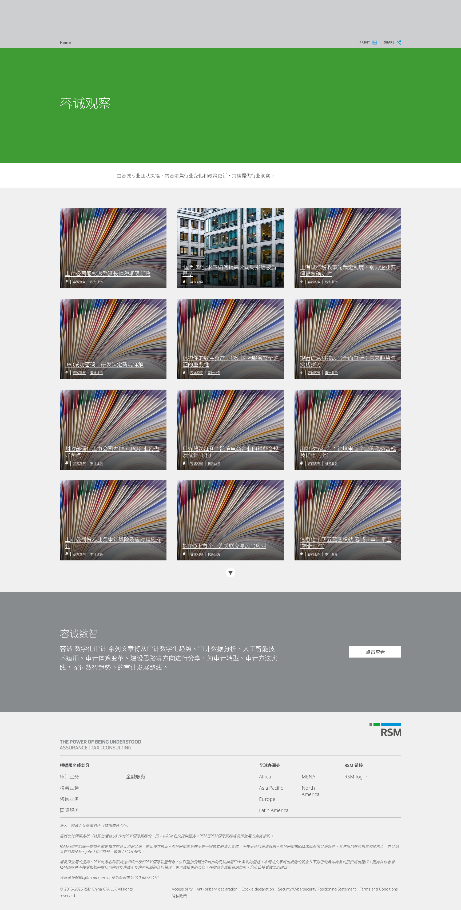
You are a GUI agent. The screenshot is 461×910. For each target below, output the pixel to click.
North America (310, 791)
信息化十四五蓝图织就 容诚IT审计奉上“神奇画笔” (346, 542)
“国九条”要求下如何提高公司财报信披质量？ (229, 270)
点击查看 (375, 652)
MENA (308, 776)
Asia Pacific (271, 788)
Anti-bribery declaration (217, 889)
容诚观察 (79, 282)
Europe (267, 799)
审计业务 (96, 372)
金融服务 (135, 776)
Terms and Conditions (379, 889)
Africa (265, 776)
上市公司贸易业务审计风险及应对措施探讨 (113, 542)
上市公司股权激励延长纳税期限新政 (107, 274)
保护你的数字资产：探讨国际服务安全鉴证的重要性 (230, 361)
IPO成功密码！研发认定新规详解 (104, 364)
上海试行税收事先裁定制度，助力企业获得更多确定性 (348, 270)
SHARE (389, 42)
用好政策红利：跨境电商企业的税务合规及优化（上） (348, 452)
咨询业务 (69, 799)
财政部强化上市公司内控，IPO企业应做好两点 (112, 452)
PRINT (364, 42)
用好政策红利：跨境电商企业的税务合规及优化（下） (230, 452)
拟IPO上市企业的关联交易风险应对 (224, 546)
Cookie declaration (257, 889)
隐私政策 (179, 896)
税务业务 (96, 282)
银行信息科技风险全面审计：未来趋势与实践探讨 (348, 361)
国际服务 (69, 810)
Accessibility (182, 889)
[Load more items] (230, 572)
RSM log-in (356, 776)
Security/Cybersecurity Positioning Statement (317, 889)
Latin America (273, 810)
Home (65, 42)
